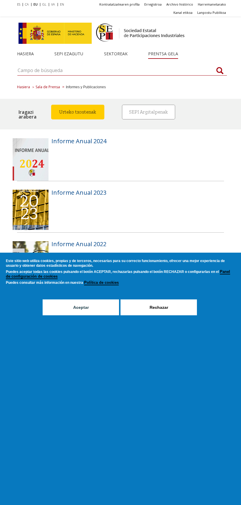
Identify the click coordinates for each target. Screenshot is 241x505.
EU (36, 4)
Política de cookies (101, 282)
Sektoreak (116, 53)
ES (18, 4)
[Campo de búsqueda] (220, 71)
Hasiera (25, 53)
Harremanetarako (212, 4)
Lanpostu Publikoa (211, 12)
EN (62, 4)
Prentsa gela (163, 53)
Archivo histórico (179, 4)
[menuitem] (20, 4)
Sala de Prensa (48, 86)
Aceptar (81, 307)
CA (27, 4)
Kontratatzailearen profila (119, 4)
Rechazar (159, 307)
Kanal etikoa (183, 12)
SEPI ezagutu (68, 53)
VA (53, 4)
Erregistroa (153, 4)
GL (44, 4)
